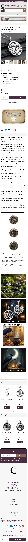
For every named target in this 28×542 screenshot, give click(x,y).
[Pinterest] (15, 130)
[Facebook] (6, 130)
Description (4, 134)
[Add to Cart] (5, 407)
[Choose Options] (18, 407)
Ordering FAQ (13, 499)
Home (2, 24)
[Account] (18, 5)
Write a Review (4, 31)
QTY (3, 97)
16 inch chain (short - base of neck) (10, 75)
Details (2, 374)
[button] (13, 286)
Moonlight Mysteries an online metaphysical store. (13, 207)
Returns (13, 501)
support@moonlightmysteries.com (13, 490)
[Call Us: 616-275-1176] (21, 5)
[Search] (24, 10)
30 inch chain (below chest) (8, 83)
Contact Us (13, 498)
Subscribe (21, 455)
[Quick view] (8, 407)
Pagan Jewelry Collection (19, 206)
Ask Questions (11, 31)
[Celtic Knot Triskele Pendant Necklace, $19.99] (7, 392)
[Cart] (24, 5)
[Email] (9, 130)
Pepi (7, 437)
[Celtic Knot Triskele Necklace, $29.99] (20, 392)
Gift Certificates (13, 502)
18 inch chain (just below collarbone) (10, 77)
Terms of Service (13, 504)
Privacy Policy (13, 513)
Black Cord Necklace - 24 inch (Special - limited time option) (13, 85)
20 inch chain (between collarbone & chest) (12, 79)
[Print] (12, 130)
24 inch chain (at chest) (7, 81)
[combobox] (13, 10)
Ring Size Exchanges (13, 512)
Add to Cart (18, 98)
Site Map (13, 515)
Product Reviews (5, 378)
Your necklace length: (6, 73)
